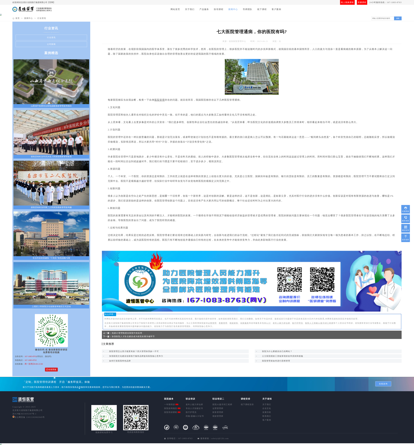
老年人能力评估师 (281, 323)
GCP (268, 323)
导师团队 (247, 9)
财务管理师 (217, 412)
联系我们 (266, 416)
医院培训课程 (170, 412)
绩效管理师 (217, 416)
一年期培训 (169, 404)
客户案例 (276, 9)
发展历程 (266, 412)
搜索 (397, 18)
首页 (17, 18)
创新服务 (244, 323)
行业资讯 (41, 18)
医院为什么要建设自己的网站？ (277, 351)
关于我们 (189, 9)
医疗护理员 (297, 323)
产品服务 (204, 9)
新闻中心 (233, 9)
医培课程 (218, 9)
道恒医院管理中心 (237, 41)
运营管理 (212, 323)
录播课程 (362, 2)
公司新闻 (51, 44)
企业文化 (266, 408)
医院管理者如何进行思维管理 (276, 361)
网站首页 (175, 9)
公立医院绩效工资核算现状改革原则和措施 (282, 356)
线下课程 (262, 9)
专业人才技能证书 (194, 408)
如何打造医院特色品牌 (120, 361)
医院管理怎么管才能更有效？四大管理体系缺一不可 (134, 351)
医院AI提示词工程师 (222, 404)
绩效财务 (234, 323)
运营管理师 (217, 408)
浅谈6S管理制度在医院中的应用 (127, 333)
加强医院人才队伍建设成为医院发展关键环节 (133, 336)
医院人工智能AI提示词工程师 (319, 323)
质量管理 (223, 323)
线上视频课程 (347, 2)
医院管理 (159, 100)
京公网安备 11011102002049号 (30, 417)
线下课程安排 (247, 404)
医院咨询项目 (170, 408)
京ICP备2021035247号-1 (24, 414)
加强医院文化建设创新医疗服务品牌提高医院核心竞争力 (136, 356)
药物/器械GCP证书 (195, 416)
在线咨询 (383, 384)
